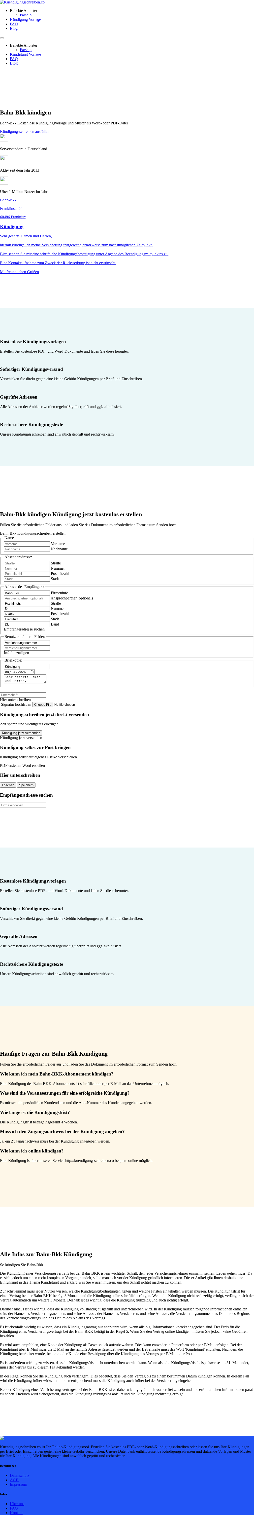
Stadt (55, 579)
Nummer (58, 568)
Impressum (18, 1484)
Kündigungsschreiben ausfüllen (24, 131)
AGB (14, 1480)
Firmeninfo (59, 593)
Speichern (26, 785)
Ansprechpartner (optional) (72, 598)
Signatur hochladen (16, 704)
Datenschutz (19, 1475)
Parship (26, 15)
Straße (56, 563)
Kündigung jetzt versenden (21, 733)
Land (55, 624)
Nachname (59, 549)
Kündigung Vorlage (25, 19)
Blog (14, 28)
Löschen (8, 785)
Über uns (17, 1504)
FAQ (14, 24)
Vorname (58, 544)
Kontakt (16, 1513)
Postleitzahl (60, 573)
